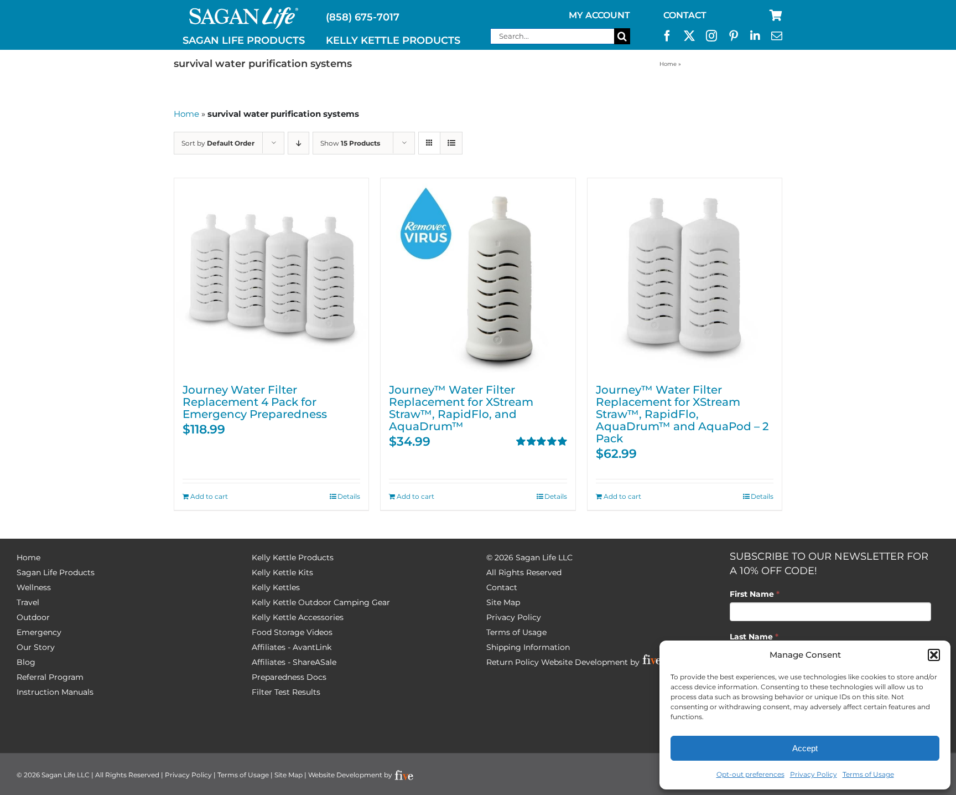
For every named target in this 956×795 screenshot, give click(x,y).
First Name (755, 594)
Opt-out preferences (750, 774)
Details (348, 496)
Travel (28, 602)
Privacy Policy (813, 774)
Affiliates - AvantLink (291, 647)
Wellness (34, 587)
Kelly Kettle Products (293, 557)
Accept (805, 748)
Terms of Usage (868, 774)
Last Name (754, 637)
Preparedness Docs (289, 677)
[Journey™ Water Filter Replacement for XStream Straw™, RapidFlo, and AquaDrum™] (478, 275)
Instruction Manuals (55, 692)
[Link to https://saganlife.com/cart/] (776, 15)
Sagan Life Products (56, 572)
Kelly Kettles (276, 587)
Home (668, 64)
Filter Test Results (286, 692)
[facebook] (667, 36)
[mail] (776, 36)
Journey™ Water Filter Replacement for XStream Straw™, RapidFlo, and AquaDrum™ (461, 408)
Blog (26, 662)
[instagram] (711, 36)
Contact (501, 587)
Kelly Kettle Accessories (298, 617)
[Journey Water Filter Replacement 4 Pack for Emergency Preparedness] (271, 275)
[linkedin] (755, 36)
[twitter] (689, 36)
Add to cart (209, 496)
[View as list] (451, 143)
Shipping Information (528, 647)
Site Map (503, 602)
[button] (933, 654)
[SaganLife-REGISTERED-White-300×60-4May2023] (244, 12)
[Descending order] (298, 143)
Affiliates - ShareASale (294, 662)
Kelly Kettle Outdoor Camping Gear (321, 602)
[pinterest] (733, 36)
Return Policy (512, 662)
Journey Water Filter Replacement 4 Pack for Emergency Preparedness (255, 402)
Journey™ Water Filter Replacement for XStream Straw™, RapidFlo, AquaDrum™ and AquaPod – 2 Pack (682, 414)
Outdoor (33, 617)
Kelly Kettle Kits (282, 572)
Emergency (39, 632)
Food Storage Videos (292, 632)
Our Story (36, 647)
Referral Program (50, 677)
